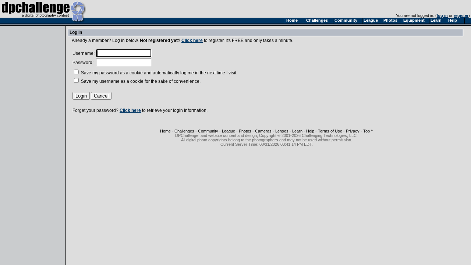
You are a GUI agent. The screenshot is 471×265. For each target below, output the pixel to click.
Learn (297, 131)
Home (165, 131)
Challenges (184, 131)
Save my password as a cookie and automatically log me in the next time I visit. (158, 72)
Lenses (281, 131)
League (228, 131)
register (461, 15)
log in (442, 15)
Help (310, 131)
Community (208, 131)
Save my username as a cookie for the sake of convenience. (140, 81)
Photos (245, 131)
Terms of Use (330, 131)
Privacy (353, 131)
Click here (192, 40)
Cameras (263, 131)
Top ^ (368, 131)
